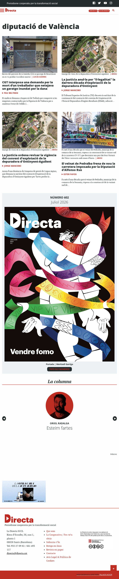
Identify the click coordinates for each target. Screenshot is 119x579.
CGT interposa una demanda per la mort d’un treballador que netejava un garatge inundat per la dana (28, 85)
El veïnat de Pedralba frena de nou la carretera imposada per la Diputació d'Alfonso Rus (88, 167)
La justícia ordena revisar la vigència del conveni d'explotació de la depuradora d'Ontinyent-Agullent (29, 158)
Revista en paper (54, 549)
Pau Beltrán (11, 93)
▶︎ (115, 418)
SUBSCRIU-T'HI (93, 10)
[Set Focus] (113, 10)
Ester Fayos (70, 174)
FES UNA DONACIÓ (104, 10)
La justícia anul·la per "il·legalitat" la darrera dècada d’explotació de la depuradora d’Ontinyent (88, 83)
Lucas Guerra (39, 77)
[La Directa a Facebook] (94, 3)
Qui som (50, 531)
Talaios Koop (94, 575)
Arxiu (114, 74)
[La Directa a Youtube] (105, 3)
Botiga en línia (54, 546)
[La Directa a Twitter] (99, 3)
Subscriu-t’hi (53, 542)
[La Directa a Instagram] (111, 3)
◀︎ (4, 418)
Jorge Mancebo (72, 90)
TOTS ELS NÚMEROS (59, 369)
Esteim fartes (59, 428)
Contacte (51, 553)
